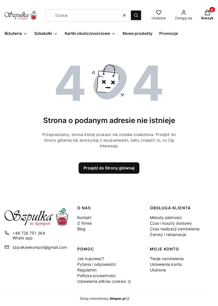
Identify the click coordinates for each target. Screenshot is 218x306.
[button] (136, 15)
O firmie (84, 223)
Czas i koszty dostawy (171, 223)
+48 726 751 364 (28, 233)
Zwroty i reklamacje (168, 234)
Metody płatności (166, 217)
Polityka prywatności (96, 275)
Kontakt (84, 217)
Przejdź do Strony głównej (109, 167)
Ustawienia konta (166, 264)
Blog (81, 228)
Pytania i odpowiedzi (96, 264)
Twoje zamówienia (167, 258)
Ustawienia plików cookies (102, 281)
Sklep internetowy (102, 298)
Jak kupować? (90, 258)
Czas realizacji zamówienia (175, 228)
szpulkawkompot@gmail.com (39, 247)
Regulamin (87, 269)
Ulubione (158, 269)
